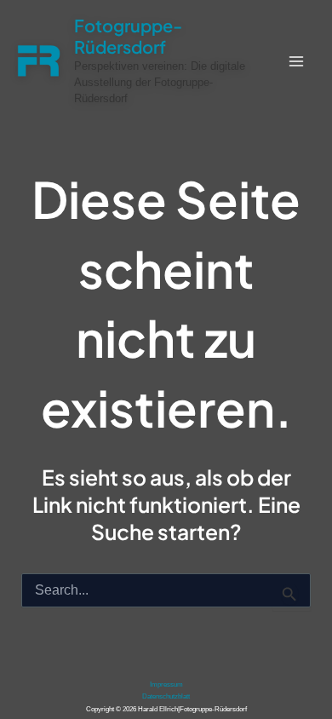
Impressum (166, 684)
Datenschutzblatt (166, 696)
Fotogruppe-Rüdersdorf (128, 35)
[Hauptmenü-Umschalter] (296, 61)
